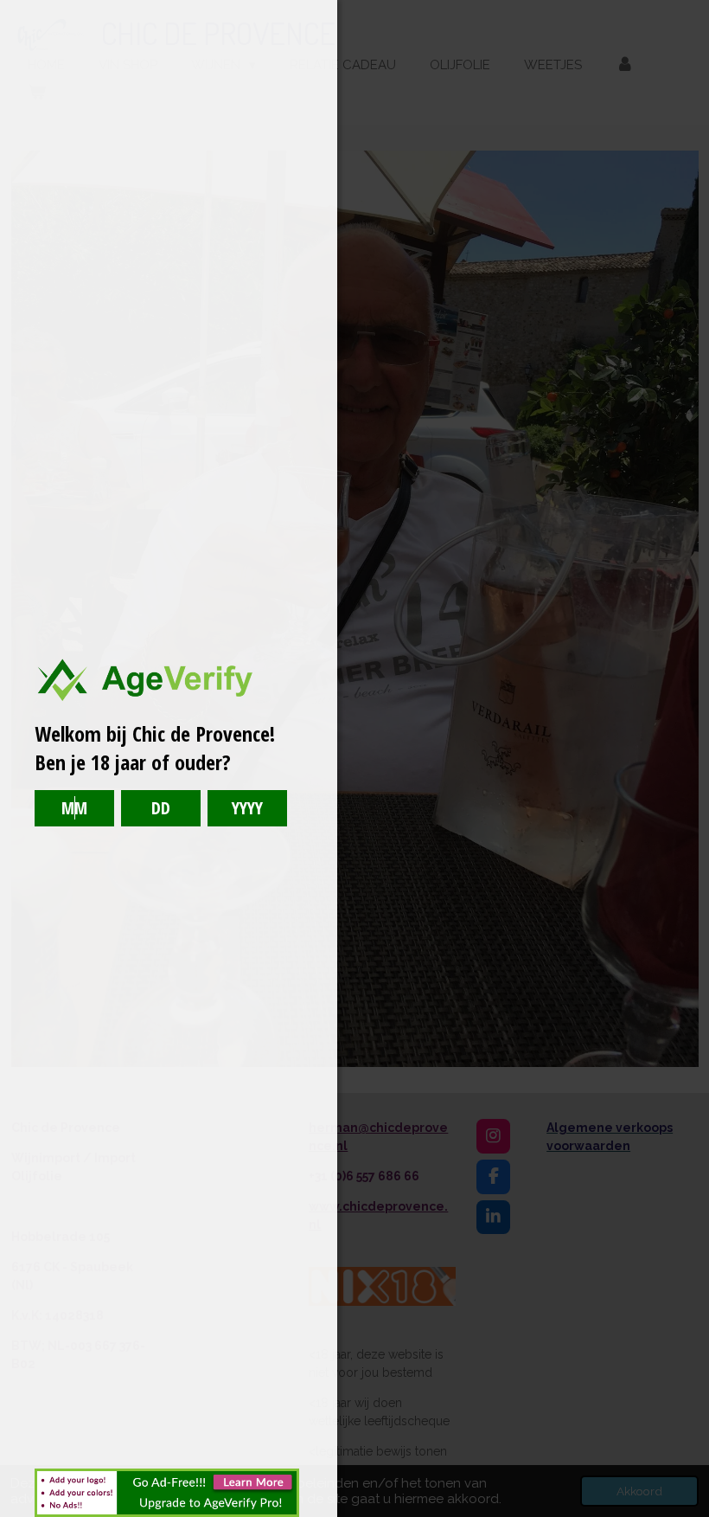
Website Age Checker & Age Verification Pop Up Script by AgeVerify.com (687, 1512)
